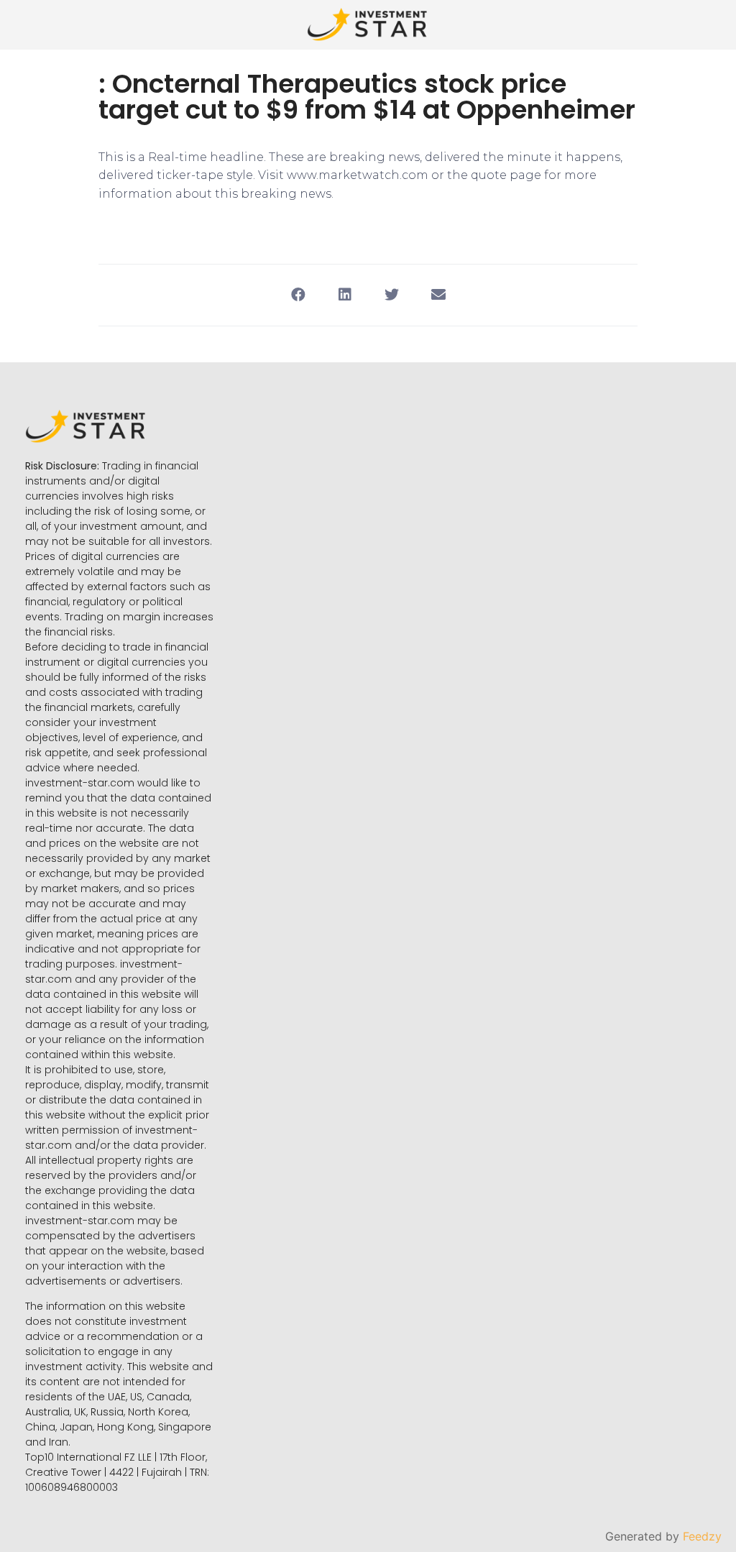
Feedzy (702, 1536)
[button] (298, 295)
